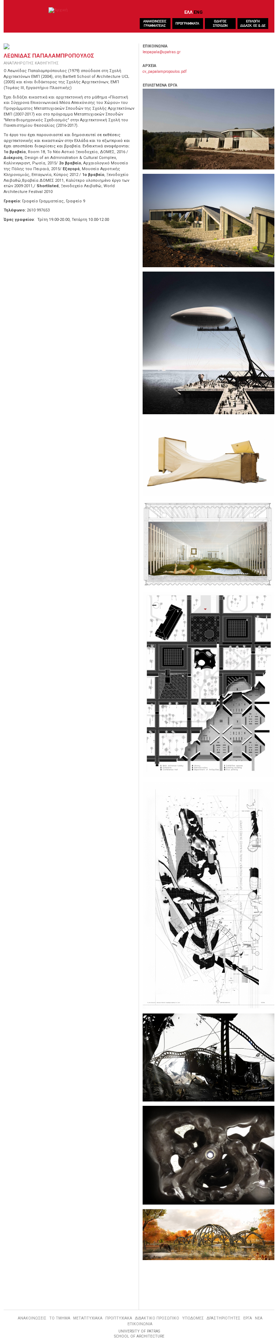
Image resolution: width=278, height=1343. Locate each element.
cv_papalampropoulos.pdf (164, 72)
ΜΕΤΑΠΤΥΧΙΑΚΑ (87, 1318)
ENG (198, 12)
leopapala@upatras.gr (162, 52)
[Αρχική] (58, 10)
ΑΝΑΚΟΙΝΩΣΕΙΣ (32, 1318)
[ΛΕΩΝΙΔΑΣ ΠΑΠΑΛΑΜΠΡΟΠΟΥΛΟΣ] (208, 129)
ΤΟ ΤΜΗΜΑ (59, 1318)
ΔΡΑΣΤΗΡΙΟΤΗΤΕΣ (223, 1318)
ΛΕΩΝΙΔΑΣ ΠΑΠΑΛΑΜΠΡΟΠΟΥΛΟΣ (49, 56)
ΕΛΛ (188, 12)
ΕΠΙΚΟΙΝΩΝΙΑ (139, 1324)
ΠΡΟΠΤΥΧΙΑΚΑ (118, 1318)
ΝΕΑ (258, 1318)
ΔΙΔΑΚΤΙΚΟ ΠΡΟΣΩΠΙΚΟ (157, 1318)
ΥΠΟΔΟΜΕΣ (193, 1318)
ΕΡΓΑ (247, 1318)
